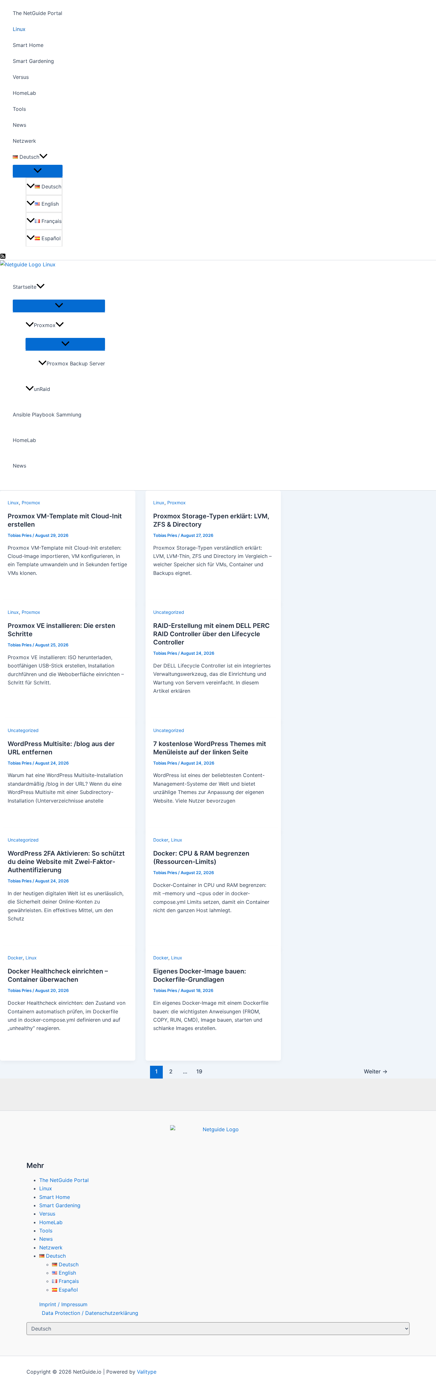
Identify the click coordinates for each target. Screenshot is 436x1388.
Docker (160, 840)
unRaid (42, 389)
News (19, 125)
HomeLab (24, 93)
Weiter (375, 1071)
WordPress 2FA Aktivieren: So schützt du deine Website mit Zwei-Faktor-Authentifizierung (66, 862)
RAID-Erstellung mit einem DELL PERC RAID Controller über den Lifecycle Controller (211, 634)
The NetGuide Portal (37, 13)
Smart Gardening (33, 61)
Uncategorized (168, 612)
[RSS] (3, 257)
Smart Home (28, 45)
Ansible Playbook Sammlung (47, 414)
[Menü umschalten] (38, 171)
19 (199, 1071)
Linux (19, 29)
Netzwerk (24, 141)
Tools (19, 109)
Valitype (146, 1372)
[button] (43, 157)
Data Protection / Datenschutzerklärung (90, 1313)
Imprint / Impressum (63, 1304)
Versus (21, 77)
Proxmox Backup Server (76, 363)
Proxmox (45, 325)
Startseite (24, 287)
